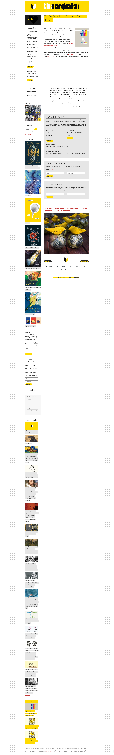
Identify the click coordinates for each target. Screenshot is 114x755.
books (55, 277)
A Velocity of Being (30, 314)
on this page (75, 155)
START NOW (30, 66)
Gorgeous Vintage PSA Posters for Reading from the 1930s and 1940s (31, 741)
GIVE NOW (30, 80)
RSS (36, 405)
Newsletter (30, 405)
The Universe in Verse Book (32, 247)
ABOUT (28, 396)
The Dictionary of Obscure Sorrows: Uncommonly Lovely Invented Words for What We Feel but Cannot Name (32, 458)
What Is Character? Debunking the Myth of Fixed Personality (31, 713)
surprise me (28, 134)
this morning (71, 54)
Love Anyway (29, 443)
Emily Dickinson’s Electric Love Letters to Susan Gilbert (32, 534)
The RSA (53, 56)
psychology (76, 277)
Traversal (28, 195)
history (64, 277)
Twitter (36, 410)
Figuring (27, 223)
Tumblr (35, 413)
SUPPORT (29, 399)
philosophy (70, 277)
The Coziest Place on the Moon (33, 268)
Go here (32, 97)
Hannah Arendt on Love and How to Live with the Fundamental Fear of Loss (32, 475)
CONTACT (34, 396)
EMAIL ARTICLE (84, 261)
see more (27, 695)
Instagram (30, 413)
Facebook (30, 410)
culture (59, 277)
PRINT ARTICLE (48, 261)
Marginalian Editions (30, 326)
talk (48, 56)
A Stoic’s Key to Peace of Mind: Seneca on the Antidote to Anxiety (31, 636)
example (34, 345)
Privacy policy (49, 751)
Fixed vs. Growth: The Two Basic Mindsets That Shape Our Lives (32, 621)
